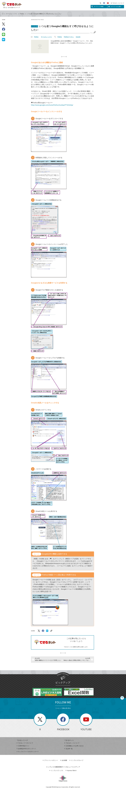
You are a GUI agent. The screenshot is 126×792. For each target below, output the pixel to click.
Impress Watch (71, 770)
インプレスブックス (57, 770)
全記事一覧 (69, 748)
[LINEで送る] (3, 34)
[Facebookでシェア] (3, 29)
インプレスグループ (77, 760)
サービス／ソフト (11, 14)
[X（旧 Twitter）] (100, 3)
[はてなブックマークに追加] (3, 39)
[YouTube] (108, 3)
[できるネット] (3, 14)
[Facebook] (104, 3)
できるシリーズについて (25, 743)
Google (78, 37)
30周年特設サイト (23, 746)
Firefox (22, 14)
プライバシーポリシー (51, 760)
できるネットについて (118, 3)
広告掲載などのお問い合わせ (75, 746)
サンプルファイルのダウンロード (28, 751)
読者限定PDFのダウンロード (27, 748)
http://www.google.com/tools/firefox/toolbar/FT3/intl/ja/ (52, 105)
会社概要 (64, 760)
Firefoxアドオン (69, 37)
